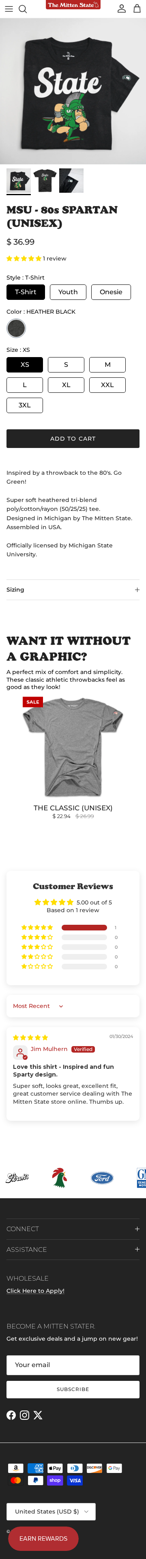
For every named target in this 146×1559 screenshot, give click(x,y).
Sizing (15, 589)
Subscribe (73, 1389)
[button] (24, 258)
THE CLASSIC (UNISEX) (73, 808)
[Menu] (9, 9)
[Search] (27, 9)
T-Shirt (25, 292)
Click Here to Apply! (35, 1290)
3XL (25, 405)
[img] (30, 1037)
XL (66, 385)
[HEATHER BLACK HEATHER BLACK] (16, 328)
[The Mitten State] (73, 5)
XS (25, 364)
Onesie (111, 292)
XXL (107, 385)
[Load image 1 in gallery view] (73, 91)
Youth (68, 292)
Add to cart (73, 438)
